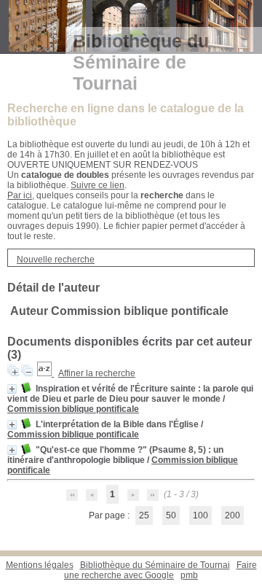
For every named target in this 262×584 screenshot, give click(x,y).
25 (144, 515)
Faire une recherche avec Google (160, 570)
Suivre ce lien (97, 185)
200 (232, 515)
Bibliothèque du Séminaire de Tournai (155, 565)
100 (200, 515)
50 (171, 515)
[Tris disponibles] (45, 373)
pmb (189, 575)
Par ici (19, 195)
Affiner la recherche (96, 373)
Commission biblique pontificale (73, 409)
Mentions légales (40, 565)
